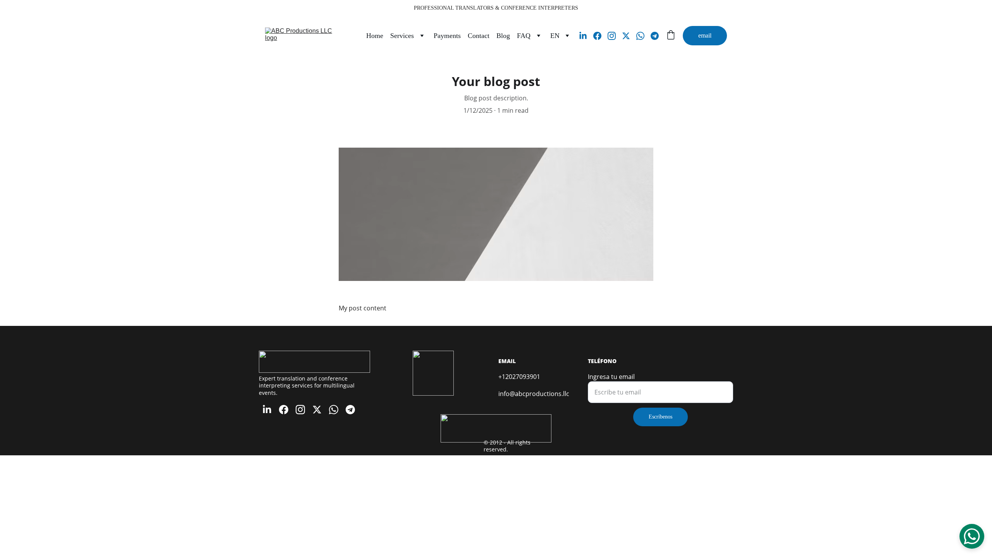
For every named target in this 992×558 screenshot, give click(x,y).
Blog (503, 36)
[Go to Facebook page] (600, 36)
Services (402, 36)
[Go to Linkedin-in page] (586, 36)
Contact (478, 36)
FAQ (523, 36)
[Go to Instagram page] (615, 36)
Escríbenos (660, 417)
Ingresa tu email (611, 376)
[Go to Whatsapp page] (643, 36)
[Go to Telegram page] (655, 36)
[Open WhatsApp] (971, 536)
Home (374, 36)
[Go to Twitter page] (629, 36)
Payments (447, 36)
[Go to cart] (671, 36)
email (704, 35)
